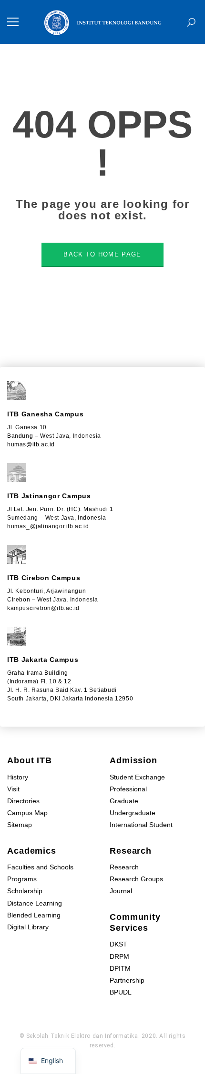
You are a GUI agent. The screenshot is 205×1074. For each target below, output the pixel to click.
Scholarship (24, 891)
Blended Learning (34, 915)
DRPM (119, 956)
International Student (141, 824)
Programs (22, 879)
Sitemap (19, 824)
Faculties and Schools (40, 867)
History (17, 777)
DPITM (120, 968)
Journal (121, 891)
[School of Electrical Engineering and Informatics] (102, 21)
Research (124, 867)
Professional (128, 789)
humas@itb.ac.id (31, 444)
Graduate (124, 801)
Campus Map (27, 813)
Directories (23, 801)
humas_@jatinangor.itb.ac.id (48, 526)
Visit (13, 789)
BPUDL (121, 992)
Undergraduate (132, 813)
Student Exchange (137, 777)
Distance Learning (34, 903)
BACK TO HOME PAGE (102, 254)
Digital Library (28, 927)
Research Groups (136, 879)
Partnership (127, 980)
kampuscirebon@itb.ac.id (43, 608)
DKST (118, 944)
